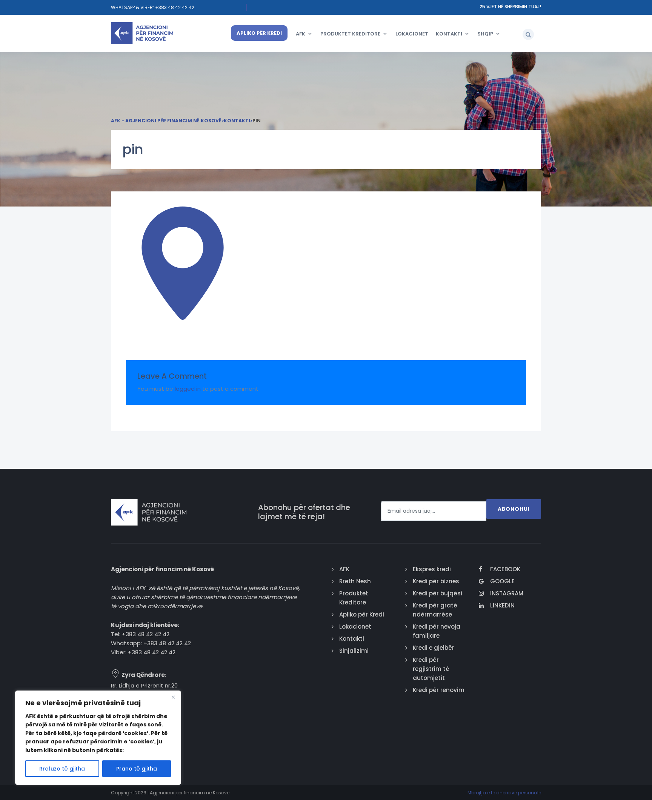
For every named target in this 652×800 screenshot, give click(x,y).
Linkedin (502, 605)
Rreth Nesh (355, 581)
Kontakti (449, 33)
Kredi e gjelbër (433, 648)
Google (502, 581)
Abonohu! (514, 509)
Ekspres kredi (432, 569)
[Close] (173, 696)
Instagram (506, 593)
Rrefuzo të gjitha (62, 768)
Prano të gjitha (136, 768)
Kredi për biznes (436, 581)
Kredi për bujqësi (437, 593)
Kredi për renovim (438, 690)
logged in (188, 389)
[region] (98, 738)
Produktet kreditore (350, 33)
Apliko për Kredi (259, 33)
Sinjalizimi (354, 651)
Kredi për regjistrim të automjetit (431, 669)
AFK (300, 33)
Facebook (505, 569)
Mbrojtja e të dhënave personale (504, 792)
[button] (528, 34)
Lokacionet (411, 33)
